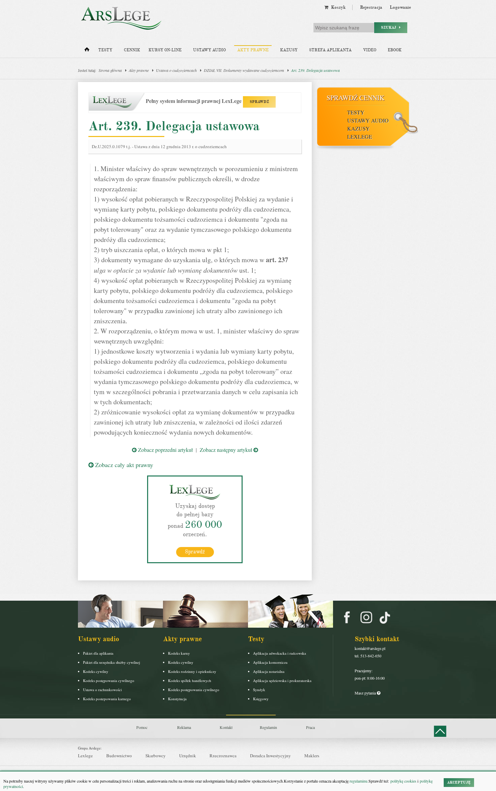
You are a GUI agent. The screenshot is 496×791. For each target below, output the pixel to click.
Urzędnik (187, 756)
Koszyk (337, 7)
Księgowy (261, 698)
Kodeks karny (179, 653)
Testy (105, 50)
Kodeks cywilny (95, 671)
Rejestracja (371, 7)
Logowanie (400, 7)
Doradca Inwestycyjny (270, 756)
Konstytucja (177, 698)
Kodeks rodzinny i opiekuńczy (192, 671)
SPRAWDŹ (259, 102)
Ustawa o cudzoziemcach (176, 70)
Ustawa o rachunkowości (102, 689)
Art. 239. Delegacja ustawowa (315, 70)
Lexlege (85, 756)
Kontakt (226, 727)
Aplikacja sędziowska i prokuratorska (282, 680)
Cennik (132, 50)
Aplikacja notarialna (268, 671)
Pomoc (141, 727)
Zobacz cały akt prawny (123, 465)
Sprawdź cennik (355, 97)
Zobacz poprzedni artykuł (165, 449)
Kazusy (289, 50)
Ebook (395, 50)
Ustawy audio (209, 50)
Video (369, 50)
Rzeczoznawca (223, 756)
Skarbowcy (155, 756)
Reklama (184, 727)
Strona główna (110, 70)
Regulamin (268, 727)
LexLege (359, 136)
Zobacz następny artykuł (226, 449)
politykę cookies (403, 781)
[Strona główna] (86, 51)
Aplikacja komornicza (270, 662)
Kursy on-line (165, 50)
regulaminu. (358, 781)
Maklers (311, 756)
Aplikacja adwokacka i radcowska (279, 653)
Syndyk (259, 689)
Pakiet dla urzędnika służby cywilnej (111, 662)
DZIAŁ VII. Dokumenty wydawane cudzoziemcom (244, 70)
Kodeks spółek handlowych (189, 680)
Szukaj (390, 27)
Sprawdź (195, 551)
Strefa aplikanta (330, 50)
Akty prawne (253, 50)
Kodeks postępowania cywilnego (108, 680)
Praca (310, 727)
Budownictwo (119, 756)
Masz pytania (366, 692)
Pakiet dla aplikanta (98, 653)
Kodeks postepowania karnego (107, 698)
